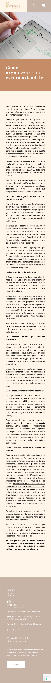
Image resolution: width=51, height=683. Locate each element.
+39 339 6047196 (18, 641)
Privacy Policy (13, 624)
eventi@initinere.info (19, 638)
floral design (33, 128)
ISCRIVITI (16, 665)
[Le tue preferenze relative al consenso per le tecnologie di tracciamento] (47, 679)
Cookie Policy (27, 624)
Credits (37, 624)
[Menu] (43, 5)
